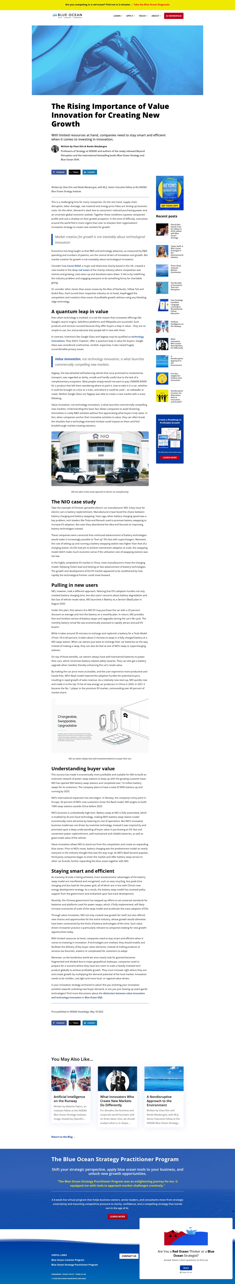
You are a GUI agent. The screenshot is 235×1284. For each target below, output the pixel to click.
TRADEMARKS (56, 1274)
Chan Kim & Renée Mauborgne (90, 146)
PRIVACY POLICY (68, 1274)
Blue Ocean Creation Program (67, 1259)
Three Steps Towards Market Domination (176, 268)
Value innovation (68, 359)
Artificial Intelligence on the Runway (177, 324)
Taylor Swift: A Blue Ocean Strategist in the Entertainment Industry (177, 251)
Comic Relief (74, 265)
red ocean (84, 270)
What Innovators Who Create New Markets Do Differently (177, 343)
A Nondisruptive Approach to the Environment (177, 360)
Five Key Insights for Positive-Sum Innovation (176, 376)
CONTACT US (129, 1256)
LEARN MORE (117, 1216)
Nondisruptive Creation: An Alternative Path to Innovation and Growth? (177, 396)
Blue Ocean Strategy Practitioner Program (74, 1264)
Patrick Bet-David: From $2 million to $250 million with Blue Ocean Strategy (176, 231)
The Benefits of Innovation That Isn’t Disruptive (176, 286)
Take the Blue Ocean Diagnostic (152, 4)
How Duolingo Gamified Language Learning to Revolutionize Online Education (177, 307)
